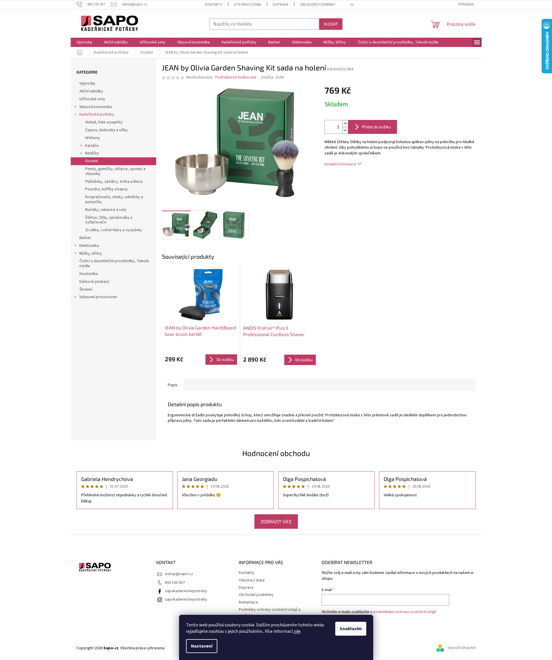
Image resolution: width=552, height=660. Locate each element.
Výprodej (87, 83)
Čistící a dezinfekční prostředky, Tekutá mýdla (114, 263)
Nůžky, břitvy (90, 253)
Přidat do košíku (376, 126)
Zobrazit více (276, 521)
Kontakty (213, 4)
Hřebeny (92, 138)
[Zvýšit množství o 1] (345, 123)
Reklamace (248, 602)
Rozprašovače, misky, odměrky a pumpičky (114, 199)
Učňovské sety (92, 99)
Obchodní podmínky (317, 4)
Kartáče (92, 146)
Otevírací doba (247, 4)
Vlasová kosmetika (95, 107)
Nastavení (201, 646)
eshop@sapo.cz (179, 574)
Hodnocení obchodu (276, 452)
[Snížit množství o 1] (345, 130)
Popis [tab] (173, 385)
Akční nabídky (91, 91)
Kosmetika (88, 274)
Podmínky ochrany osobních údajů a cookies (269, 612)
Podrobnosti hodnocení (235, 77)
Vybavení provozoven (98, 297)
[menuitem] (84, 42)
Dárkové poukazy (94, 282)
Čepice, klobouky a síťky (106, 130)
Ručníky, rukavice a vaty (106, 210)
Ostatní (91, 161)
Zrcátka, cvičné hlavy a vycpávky (113, 230)
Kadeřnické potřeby (96, 114)
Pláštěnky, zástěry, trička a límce (114, 182)
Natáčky (92, 153)
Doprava (280, 4)
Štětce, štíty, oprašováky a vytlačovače (108, 220)
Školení (85, 289)
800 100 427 (175, 583)
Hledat (331, 23)
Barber (85, 238)
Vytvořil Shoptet (462, 648)
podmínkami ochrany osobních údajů (404, 612)
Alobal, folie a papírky (104, 122)
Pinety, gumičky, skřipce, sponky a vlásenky (115, 171)
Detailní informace (340, 164)
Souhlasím (351, 629)
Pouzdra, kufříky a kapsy (106, 189)
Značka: (272, 77)
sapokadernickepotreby (186, 591)
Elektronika (89, 246)
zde (297, 631)
